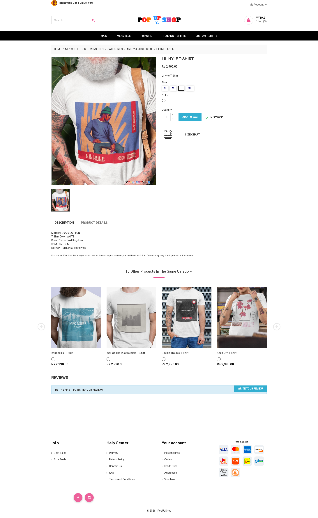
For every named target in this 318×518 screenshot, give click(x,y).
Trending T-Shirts (173, 35)
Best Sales (60, 452)
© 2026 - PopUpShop (159, 510)
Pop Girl (146, 35)
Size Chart (192, 134)
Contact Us (115, 466)
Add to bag (190, 116)
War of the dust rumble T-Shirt (126, 353)
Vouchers (169, 479)
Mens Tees (124, 35)
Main (104, 35)
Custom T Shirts (206, 35)
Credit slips (170, 466)
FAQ (111, 472)
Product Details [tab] (94, 222)
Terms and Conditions (122, 479)
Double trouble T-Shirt (175, 353)
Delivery (113, 452)
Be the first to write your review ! (79, 389)
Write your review (250, 388)
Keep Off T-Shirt (226, 353)
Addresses (170, 472)
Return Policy (116, 459)
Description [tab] (64, 222)
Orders (168, 459)
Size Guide (60, 459)
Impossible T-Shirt (62, 353)
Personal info (172, 452)
